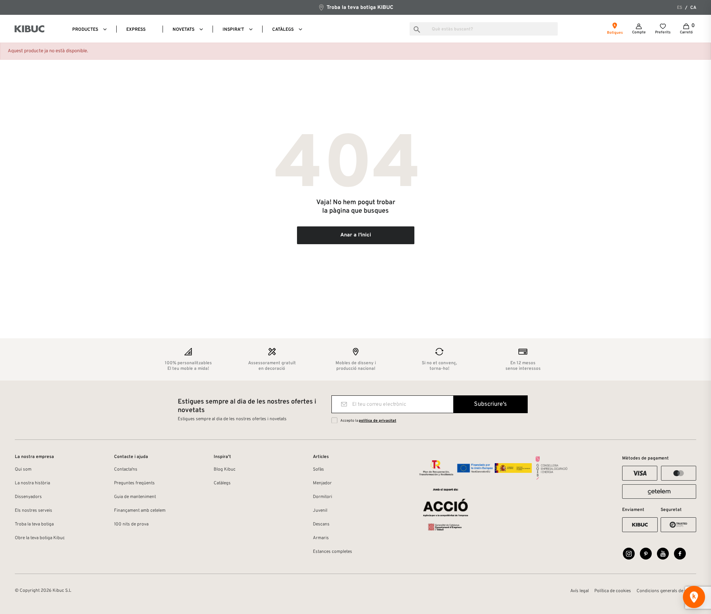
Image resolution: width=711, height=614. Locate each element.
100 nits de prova (131, 524)
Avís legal (579, 591)
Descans (321, 524)
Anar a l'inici (355, 235)
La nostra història (32, 483)
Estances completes (332, 552)
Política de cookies (612, 591)
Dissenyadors (28, 497)
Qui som (23, 469)
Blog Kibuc (225, 469)
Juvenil (320, 511)
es (679, 8)
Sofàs (318, 469)
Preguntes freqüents (134, 483)
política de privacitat (377, 420)
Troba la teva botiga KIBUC (359, 7)
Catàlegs (222, 483)
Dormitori (322, 497)
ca (693, 8)
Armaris (321, 538)
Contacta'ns (125, 469)
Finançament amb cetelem (140, 511)
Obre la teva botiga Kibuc (40, 538)
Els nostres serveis (33, 511)
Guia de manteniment (135, 497)
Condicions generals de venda (666, 591)
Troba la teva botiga (34, 524)
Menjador (322, 483)
